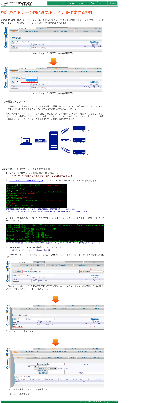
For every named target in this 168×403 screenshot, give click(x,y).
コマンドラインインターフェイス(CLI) (26, 181)
